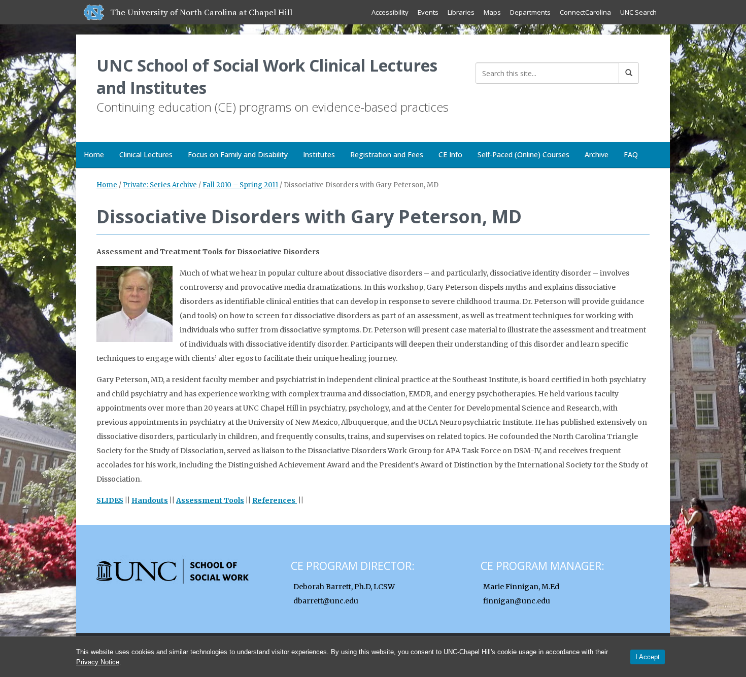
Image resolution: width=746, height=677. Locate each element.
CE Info (450, 154)
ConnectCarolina (585, 12)
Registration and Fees (386, 154)
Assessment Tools (210, 500)
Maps (492, 12)
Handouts (149, 500)
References (274, 500)
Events (428, 12)
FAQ (631, 154)
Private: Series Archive (160, 185)
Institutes (319, 154)
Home (94, 154)
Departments (530, 12)
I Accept (647, 657)
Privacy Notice (97, 662)
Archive (596, 154)
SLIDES (109, 500)
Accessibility (390, 12)
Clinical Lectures (146, 154)
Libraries (461, 12)
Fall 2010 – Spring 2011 (240, 185)
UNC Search (638, 12)
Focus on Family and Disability (238, 154)
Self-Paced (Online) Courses (523, 154)
